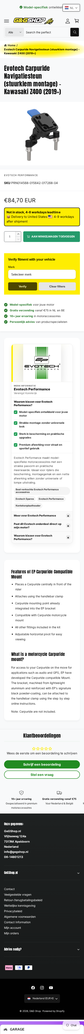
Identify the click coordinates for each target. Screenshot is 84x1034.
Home (11, 45)
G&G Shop (35, 1011)
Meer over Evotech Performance (35, 515)
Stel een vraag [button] (42, 775)
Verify (23, 286)
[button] (6, 20)
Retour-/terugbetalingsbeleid (23, 900)
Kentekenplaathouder (28, 505)
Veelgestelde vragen (17, 894)
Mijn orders (11, 933)
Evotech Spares (25, 498)
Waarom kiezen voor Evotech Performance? (33, 537)
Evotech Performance (21, 175)
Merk (11, 267)
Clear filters (57, 286)
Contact (9, 889)
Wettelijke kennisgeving (19, 905)
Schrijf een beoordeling (42, 764)
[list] (42, 800)
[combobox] (52, 32)
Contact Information (17, 922)
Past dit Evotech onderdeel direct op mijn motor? (37, 525)
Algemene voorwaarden (20, 916)
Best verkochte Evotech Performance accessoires (37, 491)
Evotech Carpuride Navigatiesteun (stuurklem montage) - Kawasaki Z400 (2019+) (42, 51)
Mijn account (12, 927)
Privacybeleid (13, 911)
